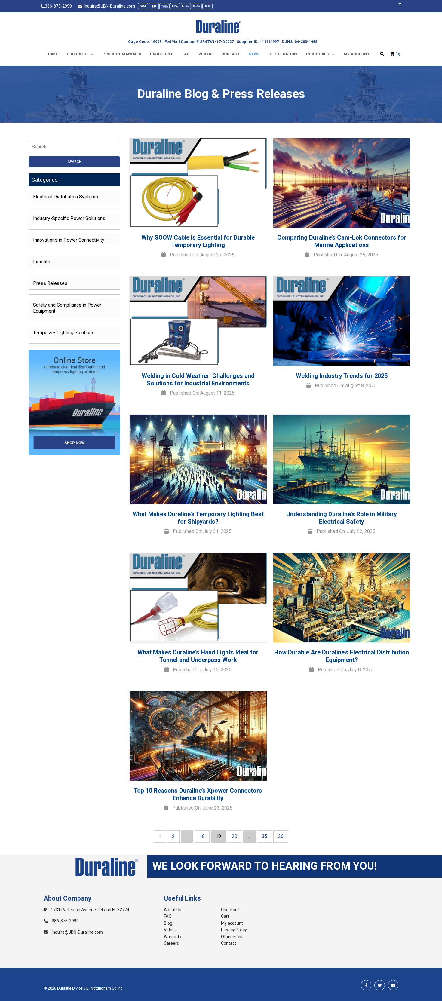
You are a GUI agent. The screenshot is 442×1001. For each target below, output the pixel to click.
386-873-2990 (58, 6)
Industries (317, 54)
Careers (171, 943)
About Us (172, 909)
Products (77, 54)
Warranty (172, 936)
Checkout (230, 909)
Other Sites (231, 936)
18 (202, 836)
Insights (41, 262)
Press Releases (50, 283)
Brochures (161, 54)
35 (264, 836)
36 (281, 836)
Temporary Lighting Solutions (63, 332)
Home (52, 54)
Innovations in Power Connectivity (68, 240)
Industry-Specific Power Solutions (69, 218)
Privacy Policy (234, 929)
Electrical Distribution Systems (65, 197)
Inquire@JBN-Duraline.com (77, 932)
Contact (230, 54)
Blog (168, 923)
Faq (185, 54)
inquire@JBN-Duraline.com (108, 6)
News (254, 54)
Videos (205, 54)
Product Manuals (122, 54)
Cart (225, 916)
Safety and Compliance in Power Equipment (67, 308)
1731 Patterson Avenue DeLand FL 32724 (89, 909)
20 (234, 836)
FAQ (168, 916)
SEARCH (74, 162)
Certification (283, 54)
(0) (397, 54)
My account (357, 54)
